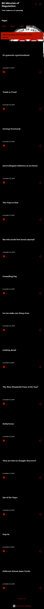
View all (5, 37)
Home (4, 26)
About (12, 26)
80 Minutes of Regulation (10, 5)
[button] (40, 72)
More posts (22, 598)
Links (22, 26)
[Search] (36, 4)
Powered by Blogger (23, 606)
